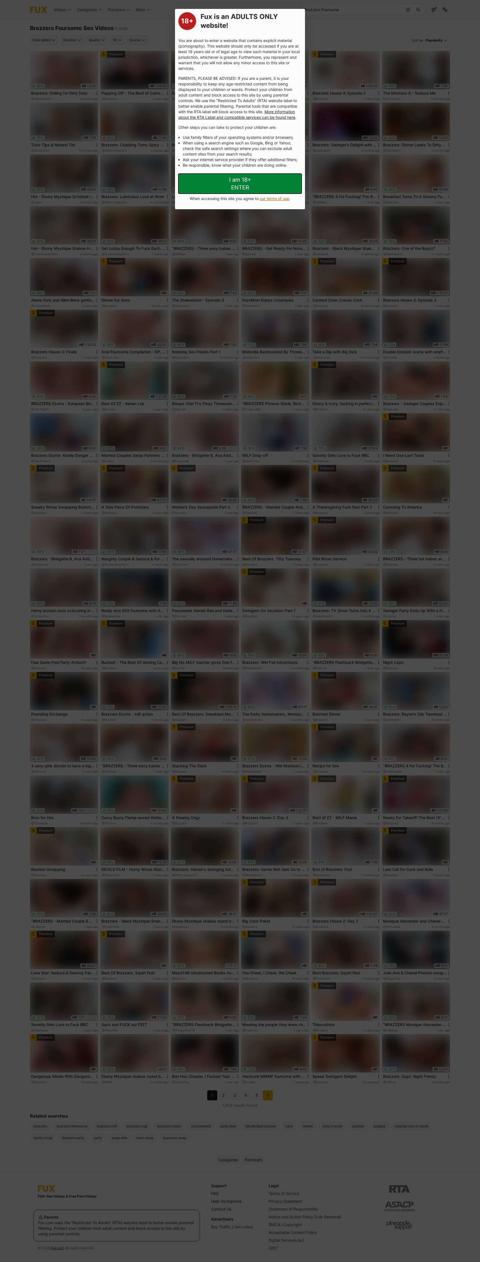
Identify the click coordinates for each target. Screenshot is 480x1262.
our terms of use (274, 198)
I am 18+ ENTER (240, 183)
